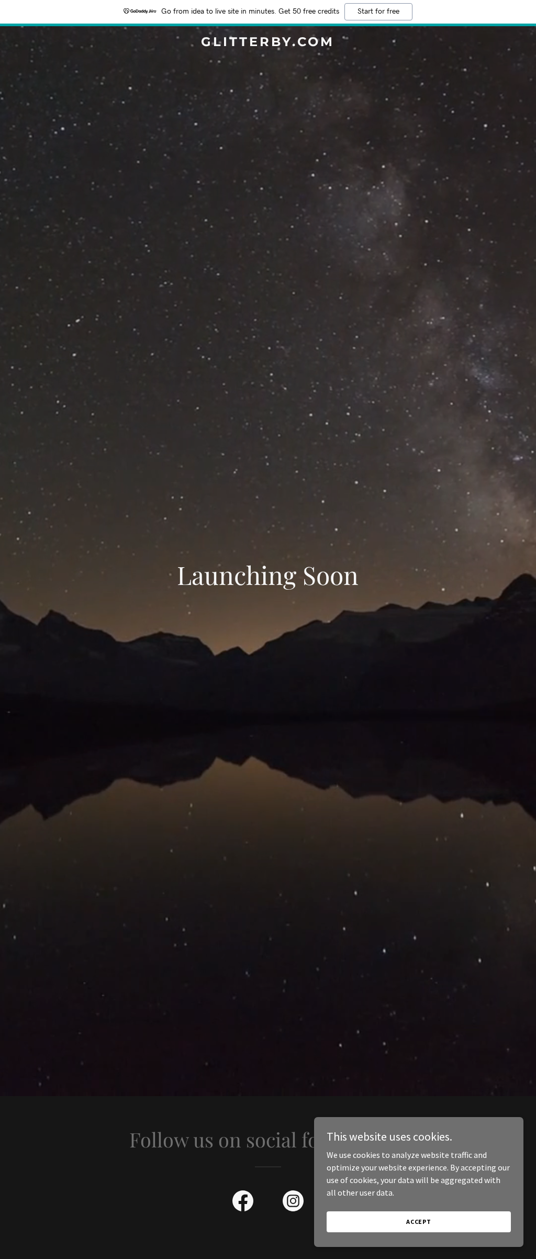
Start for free (378, 11)
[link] (268, 43)
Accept (418, 1221)
